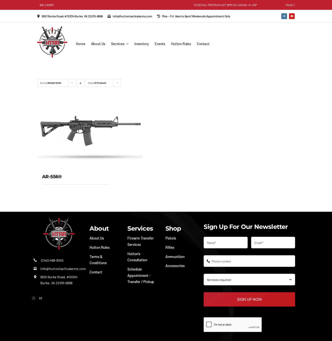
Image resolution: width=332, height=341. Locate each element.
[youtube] (292, 16)
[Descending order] (80, 83)
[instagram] (284, 16)
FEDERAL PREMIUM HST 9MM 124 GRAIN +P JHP (217, 5)
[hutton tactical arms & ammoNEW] (52, 28)
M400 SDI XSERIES (289, 5)
